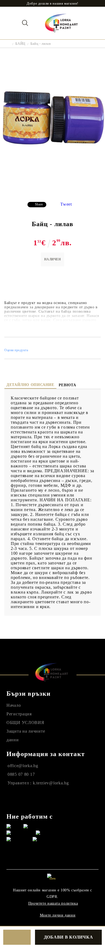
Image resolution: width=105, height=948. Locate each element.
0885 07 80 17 (21, 774)
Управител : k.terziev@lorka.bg (38, 783)
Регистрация (19, 714)
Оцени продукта (16, 350)
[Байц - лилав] (52, 193)
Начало (13, 705)
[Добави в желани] (17, 937)
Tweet (66, 204)
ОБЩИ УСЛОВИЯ (25, 722)
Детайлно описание (30, 385)
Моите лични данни (58, 915)
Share (39, 204)
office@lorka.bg (23, 765)
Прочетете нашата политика (53, 903)
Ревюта (67, 385)
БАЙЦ (20, 44)
